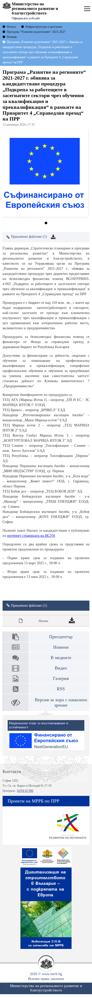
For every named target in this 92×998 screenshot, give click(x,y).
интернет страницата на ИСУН (31, 536)
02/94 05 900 (25, 791)
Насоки (43, 621)
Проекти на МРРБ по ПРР (33, 800)
